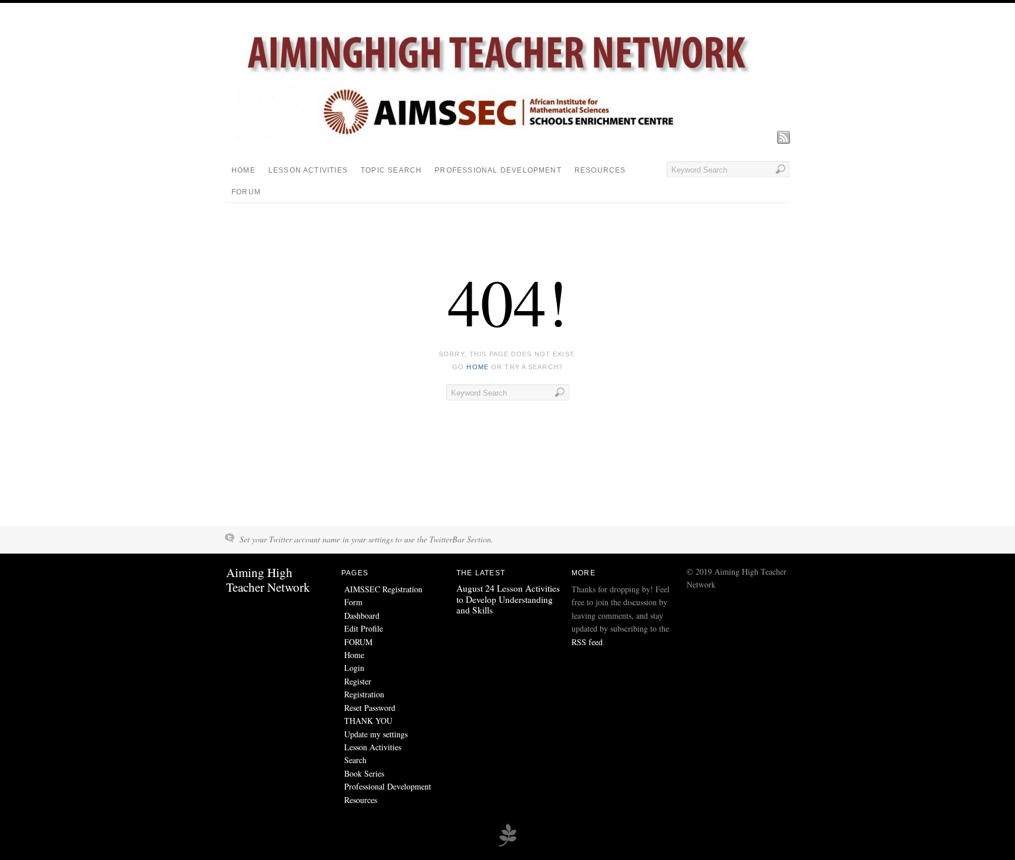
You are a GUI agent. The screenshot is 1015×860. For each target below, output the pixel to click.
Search (355, 759)
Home (243, 170)
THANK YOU (368, 720)
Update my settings (376, 734)
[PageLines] (507, 845)
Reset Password (369, 707)
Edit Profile (363, 628)
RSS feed (587, 641)
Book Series (364, 773)
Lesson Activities (308, 170)
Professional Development (498, 170)
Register (357, 681)
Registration (364, 694)
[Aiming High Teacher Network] (498, 138)
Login (354, 667)
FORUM (246, 192)
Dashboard (361, 615)
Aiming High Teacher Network (268, 579)
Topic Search (391, 170)
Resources (600, 170)
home (477, 366)
